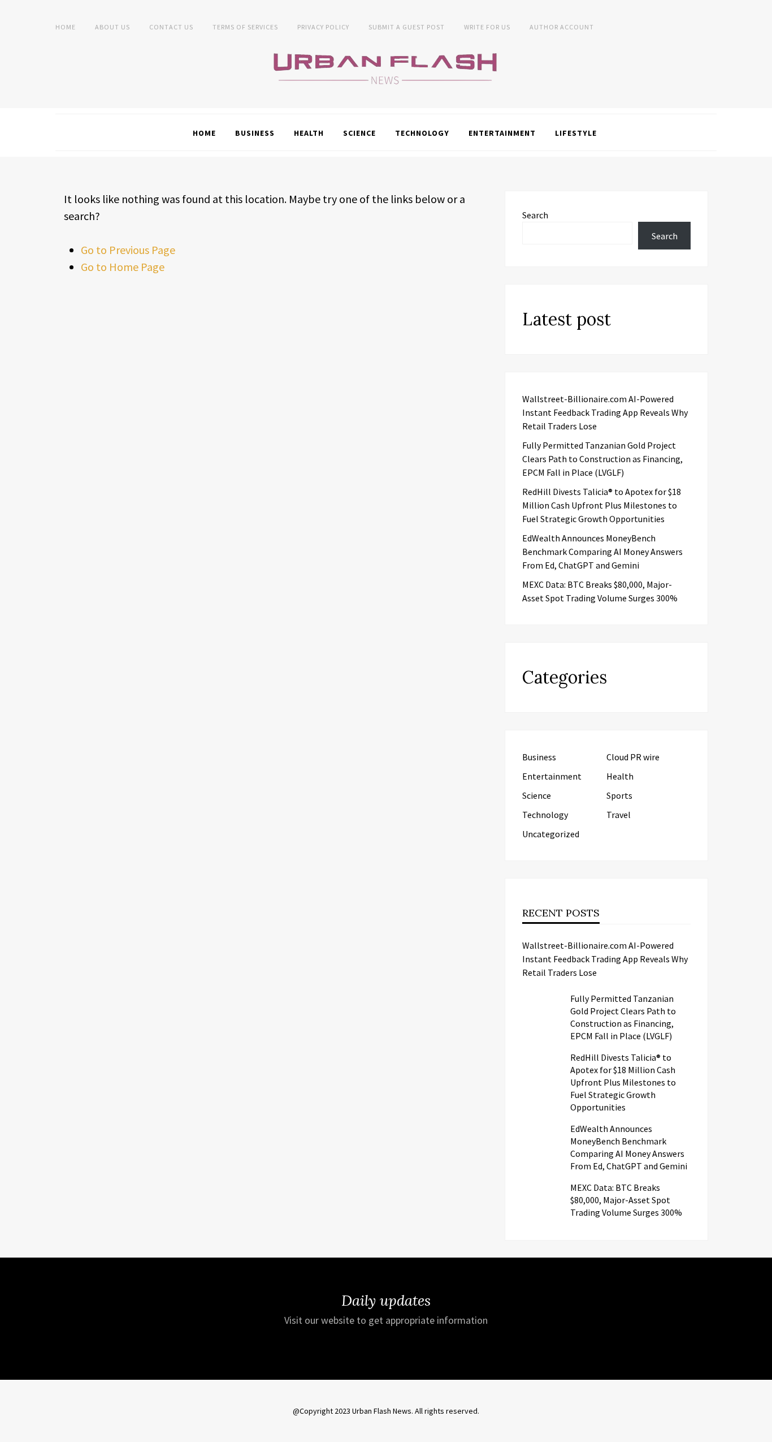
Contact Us (171, 27)
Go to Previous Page (128, 250)
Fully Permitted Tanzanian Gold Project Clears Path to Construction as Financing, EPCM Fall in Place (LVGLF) (602, 459)
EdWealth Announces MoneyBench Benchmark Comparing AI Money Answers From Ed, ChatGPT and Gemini (602, 551)
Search (535, 215)
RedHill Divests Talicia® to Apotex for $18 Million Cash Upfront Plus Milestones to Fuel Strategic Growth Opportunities (601, 505)
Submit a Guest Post (406, 27)
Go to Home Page (122, 267)
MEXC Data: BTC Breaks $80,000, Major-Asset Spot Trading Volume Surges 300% (626, 1200)
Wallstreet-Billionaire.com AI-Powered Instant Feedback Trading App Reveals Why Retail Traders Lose (605, 412)
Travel (618, 814)
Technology (422, 133)
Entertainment (502, 133)
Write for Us (487, 27)
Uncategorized (550, 834)
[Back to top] (760, 1430)
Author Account (562, 27)
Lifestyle (576, 133)
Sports (619, 795)
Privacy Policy (323, 27)
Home (65, 27)
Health (309, 133)
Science (359, 133)
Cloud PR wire (633, 757)
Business (255, 133)
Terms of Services (245, 27)
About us (112, 27)
